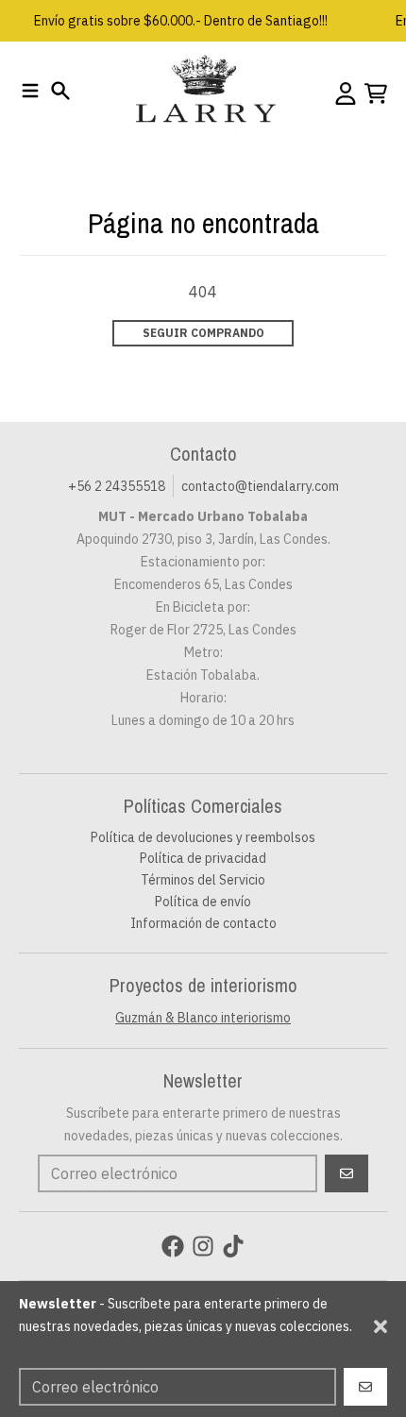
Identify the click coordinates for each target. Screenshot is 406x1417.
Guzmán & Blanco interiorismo (203, 1017)
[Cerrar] (380, 1326)
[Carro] (375, 93)
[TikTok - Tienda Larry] (233, 1246)
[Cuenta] (345, 93)
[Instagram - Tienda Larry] (203, 1246)
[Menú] (30, 90)
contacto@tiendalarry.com (260, 486)
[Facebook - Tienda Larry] (172, 1246)
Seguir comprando (203, 333)
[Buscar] (60, 90)
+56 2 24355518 (116, 486)
